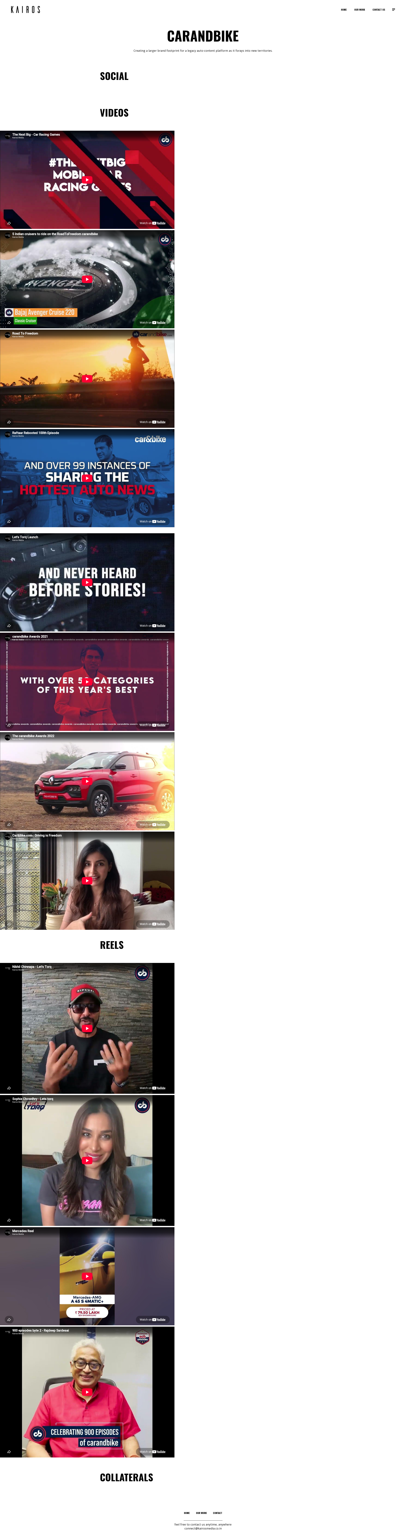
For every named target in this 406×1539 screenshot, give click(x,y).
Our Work (201, 1513)
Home (187, 1513)
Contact (217, 1513)
